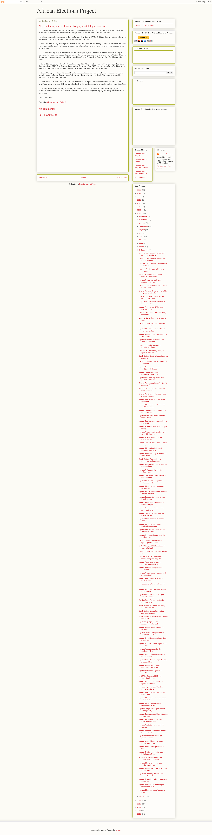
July (141, 233)
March (142, 247)
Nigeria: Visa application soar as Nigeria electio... (151, 514)
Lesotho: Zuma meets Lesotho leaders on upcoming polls (151, 558)
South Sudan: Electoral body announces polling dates (150, 460)
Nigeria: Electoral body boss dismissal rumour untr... (149, 525)
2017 (139, 207)
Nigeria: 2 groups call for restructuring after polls (149, 623)
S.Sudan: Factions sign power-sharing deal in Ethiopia (151, 758)
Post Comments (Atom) (87, 184)
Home (83, 178)
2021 (139, 193)
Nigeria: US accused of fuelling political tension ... (151, 471)
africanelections (166, 154)
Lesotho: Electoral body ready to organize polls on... (151, 352)
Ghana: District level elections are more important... (152, 389)
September (143, 226)
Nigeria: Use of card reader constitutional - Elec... (149, 368)
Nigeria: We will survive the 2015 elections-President (151, 341)
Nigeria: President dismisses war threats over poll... (151, 503)
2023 (139, 190)
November (143, 220)
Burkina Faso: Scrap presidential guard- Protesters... (151, 601)
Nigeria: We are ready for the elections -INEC (150, 650)
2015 (139, 213)
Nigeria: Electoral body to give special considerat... (150, 764)
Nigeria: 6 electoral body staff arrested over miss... (150, 281)
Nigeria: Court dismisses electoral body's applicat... (152, 655)
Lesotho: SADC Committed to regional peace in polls (150, 541)
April (141, 243)
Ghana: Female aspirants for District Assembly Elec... (153, 384)
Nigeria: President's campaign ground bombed (150, 737)
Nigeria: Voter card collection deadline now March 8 (150, 563)
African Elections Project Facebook (141, 167)
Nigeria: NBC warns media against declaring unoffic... (152, 753)
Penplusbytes (139, 178)
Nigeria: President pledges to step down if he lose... (152, 498)
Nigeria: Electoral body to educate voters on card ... (152, 330)
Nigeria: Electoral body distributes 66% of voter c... (152, 693)
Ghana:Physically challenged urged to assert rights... (152, 395)
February (143, 250)
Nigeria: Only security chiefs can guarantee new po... (151, 379)
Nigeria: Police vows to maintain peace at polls (151, 579)
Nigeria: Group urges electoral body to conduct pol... (152, 574)
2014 (139, 801)
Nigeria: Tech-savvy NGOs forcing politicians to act (152, 308)
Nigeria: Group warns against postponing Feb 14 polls (150, 666)
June (141, 236)
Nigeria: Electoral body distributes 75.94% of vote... (152, 406)
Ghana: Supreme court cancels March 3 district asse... (151, 276)
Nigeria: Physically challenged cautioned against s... (150, 449)
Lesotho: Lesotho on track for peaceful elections (150, 346)
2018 (139, 203)
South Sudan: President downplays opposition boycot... (152, 607)
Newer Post (44, 178)
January (142, 796)
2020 (139, 197)
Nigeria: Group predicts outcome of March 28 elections (152, 433)
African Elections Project (66, 10)
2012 (139, 807)
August (142, 230)
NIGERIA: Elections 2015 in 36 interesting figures (150, 677)
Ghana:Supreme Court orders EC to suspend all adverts (153, 292)
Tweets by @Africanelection (145, 25)
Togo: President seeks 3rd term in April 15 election (152, 303)
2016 (139, 210)
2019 (139, 200)
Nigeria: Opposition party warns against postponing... (151, 742)
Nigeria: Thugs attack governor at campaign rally (152, 710)
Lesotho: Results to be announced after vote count (152, 259)
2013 (139, 804)
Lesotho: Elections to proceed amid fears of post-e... (152, 324)
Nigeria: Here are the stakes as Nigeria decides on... (151, 682)
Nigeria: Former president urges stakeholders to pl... (151, 786)
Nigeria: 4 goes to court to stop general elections (151, 688)
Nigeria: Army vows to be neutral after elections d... (151, 509)
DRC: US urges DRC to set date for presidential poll (152, 547)
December (143, 216)
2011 (139, 811)
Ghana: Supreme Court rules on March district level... (151, 297)
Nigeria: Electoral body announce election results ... (152, 487)
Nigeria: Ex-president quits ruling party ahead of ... (151, 438)
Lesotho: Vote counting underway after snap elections (152, 254)
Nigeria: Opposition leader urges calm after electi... (151, 596)
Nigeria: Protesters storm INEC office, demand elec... (151, 720)
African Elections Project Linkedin (140, 173)
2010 (139, 814)
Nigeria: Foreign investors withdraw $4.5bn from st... (152, 731)
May (141, 240)
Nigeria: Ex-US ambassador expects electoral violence (153, 493)
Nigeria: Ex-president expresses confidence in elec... (151, 482)
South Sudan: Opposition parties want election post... (151, 612)
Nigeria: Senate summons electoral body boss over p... (152, 411)
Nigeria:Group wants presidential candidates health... (151, 634)
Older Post (122, 178)
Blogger (118, 830)
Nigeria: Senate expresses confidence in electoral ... (149, 373)
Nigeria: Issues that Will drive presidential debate (150, 704)
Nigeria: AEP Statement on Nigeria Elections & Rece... (152, 531)
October (142, 223)
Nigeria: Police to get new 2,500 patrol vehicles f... (151, 775)
